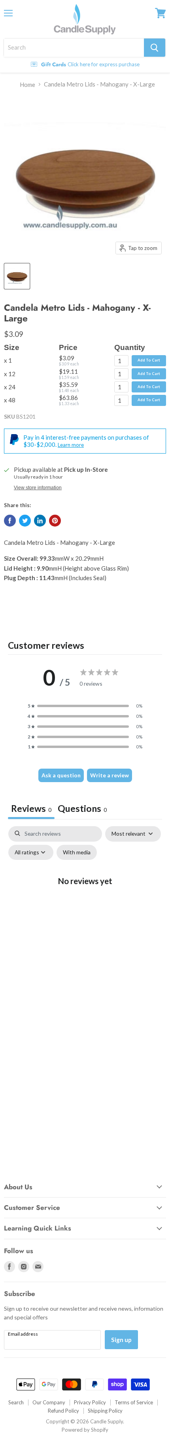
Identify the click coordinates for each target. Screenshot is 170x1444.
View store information (38, 487)
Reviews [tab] (31, 808)
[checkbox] (77, 852)
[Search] (154, 47)
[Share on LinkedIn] (40, 521)
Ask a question (61, 775)
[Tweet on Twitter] (25, 521)
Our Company (48, 1402)
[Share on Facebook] (10, 521)
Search (16, 1402)
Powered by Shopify (85, 1430)
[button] (85, 706)
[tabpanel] (85, 897)
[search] (74, 47)
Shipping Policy (105, 1410)
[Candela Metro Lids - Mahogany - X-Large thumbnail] (17, 276)
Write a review (109, 775)
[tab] (82, 809)
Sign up (121, 1339)
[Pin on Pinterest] (55, 521)
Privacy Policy (90, 1402)
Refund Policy (63, 1410)
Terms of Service (134, 1402)
